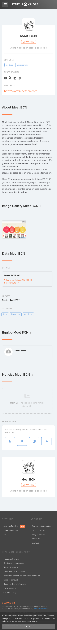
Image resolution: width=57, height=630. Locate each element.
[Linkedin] (15, 78)
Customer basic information (15, 584)
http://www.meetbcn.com (20, 91)
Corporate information (41, 526)
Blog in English (38, 530)
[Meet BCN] (14, 229)
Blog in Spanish (39, 535)
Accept (29, 626)
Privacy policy (9, 588)
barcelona (15, 314)
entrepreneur (22, 65)
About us (36, 539)
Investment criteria (11, 559)
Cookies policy (9, 592)
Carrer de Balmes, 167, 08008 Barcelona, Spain (18, 281)
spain (5, 314)
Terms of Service (10, 567)
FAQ (5, 535)
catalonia (28, 314)
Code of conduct (10, 580)
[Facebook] (5, 78)
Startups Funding (13, 526)
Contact (35, 543)
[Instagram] (19, 78)
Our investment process (13, 563)
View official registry (41, 609)
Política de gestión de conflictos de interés (21, 576)
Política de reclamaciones (14, 571)
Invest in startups (10, 530)
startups (9, 65)
